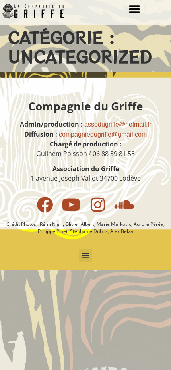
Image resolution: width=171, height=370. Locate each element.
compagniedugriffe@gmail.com (103, 134)
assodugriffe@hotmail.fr (117, 124)
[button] (134, 9)
